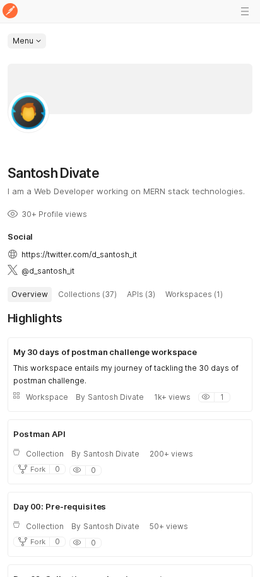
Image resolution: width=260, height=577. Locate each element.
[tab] (30, 294)
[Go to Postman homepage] (10, 11)
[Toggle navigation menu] (244, 11)
